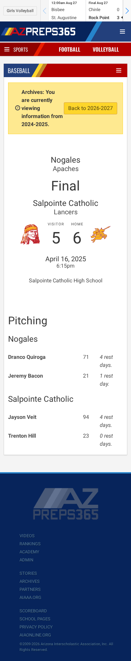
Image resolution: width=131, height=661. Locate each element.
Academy (29, 551)
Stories (28, 573)
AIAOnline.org (35, 635)
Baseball (19, 70)
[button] (127, 10)
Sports (20, 49)
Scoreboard (33, 610)
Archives (29, 581)
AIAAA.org (30, 597)
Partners (30, 589)
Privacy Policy (36, 626)
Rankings (30, 543)
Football (69, 49)
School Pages (34, 618)
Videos (27, 535)
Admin (26, 559)
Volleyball (106, 49)
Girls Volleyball (20, 10)
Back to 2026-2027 (90, 108)
